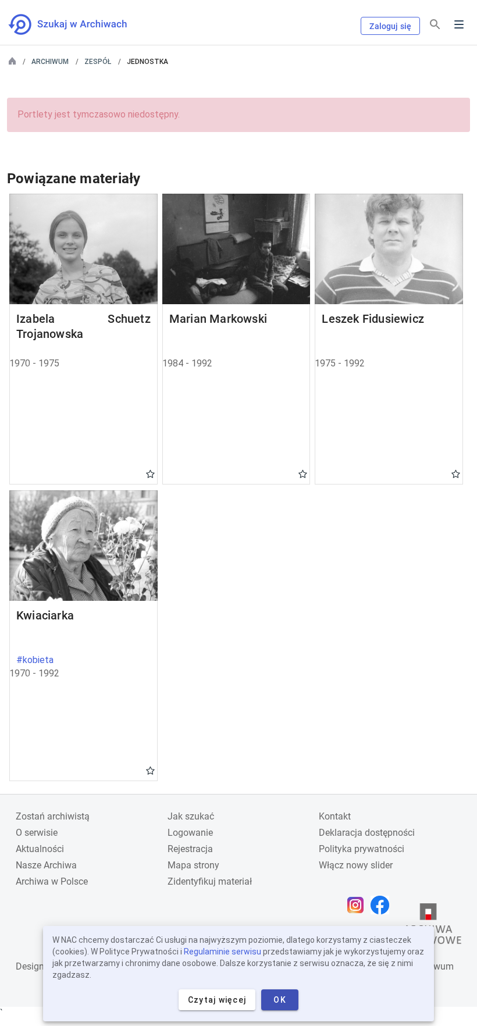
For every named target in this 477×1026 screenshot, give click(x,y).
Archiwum (50, 62)
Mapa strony (193, 865)
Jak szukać (191, 816)
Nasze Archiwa (46, 865)
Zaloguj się (390, 26)
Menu (459, 24)
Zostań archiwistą (53, 816)
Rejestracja (190, 848)
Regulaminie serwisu (222, 951)
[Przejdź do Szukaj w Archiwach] (78, 24)
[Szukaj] (435, 24)
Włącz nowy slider (356, 865)
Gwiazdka (150, 473)
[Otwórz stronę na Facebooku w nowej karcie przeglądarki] (383, 905)
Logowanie (190, 832)
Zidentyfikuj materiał (210, 881)
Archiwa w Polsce (52, 881)
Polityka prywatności (361, 848)
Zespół (97, 62)
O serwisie (37, 832)
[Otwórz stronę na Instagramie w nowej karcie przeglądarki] (358, 905)
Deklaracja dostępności (367, 832)
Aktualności (40, 848)
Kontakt (335, 816)
